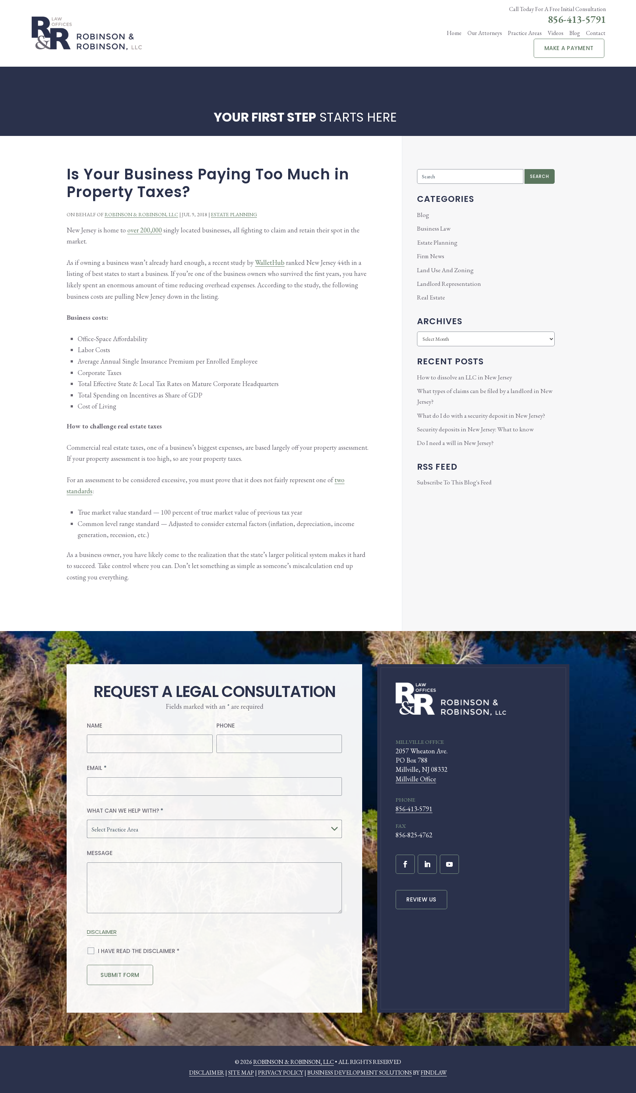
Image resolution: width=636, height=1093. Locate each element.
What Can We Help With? (125, 811)
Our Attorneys (484, 33)
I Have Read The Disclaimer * (139, 951)
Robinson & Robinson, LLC (141, 214)
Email (97, 768)
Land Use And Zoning (445, 270)
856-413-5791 (577, 19)
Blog (574, 33)
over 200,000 (144, 230)
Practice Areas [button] (525, 33)
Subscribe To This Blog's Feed (454, 482)
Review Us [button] (421, 899)
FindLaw (434, 1072)
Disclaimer (102, 932)
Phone (225, 725)
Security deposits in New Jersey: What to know (475, 429)
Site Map (241, 1072)
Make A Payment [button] (569, 48)
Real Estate (431, 297)
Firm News (430, 256)
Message (100, 853)
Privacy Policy (280, 1072)
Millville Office (416, 779)
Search (539, 176)
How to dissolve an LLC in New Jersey (464, 377)
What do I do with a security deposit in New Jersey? (481, 415)
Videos (555, 33)
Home (454, 33)
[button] (626, 1049)
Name (94, 725)
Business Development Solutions (359, 1072)
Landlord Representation (449, 284)
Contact (595, 33)
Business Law (434, 228)
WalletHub (270, 262)
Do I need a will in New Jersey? (455, 443)
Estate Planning (234, 214)
